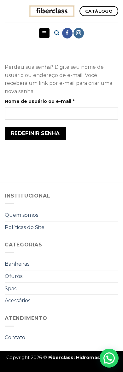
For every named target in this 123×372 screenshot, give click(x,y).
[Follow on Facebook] (67, 33)
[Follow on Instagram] (78, 33)
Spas (10, 289)
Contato (15, 337)
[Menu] (44, 33)
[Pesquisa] (56, 33)
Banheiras (17, 264)
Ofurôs (13, 276)
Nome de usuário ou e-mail (54, 101)
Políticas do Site (24, 227)
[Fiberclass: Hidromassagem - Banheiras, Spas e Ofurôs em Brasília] (52, 11)
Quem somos (21, 215)
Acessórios (17, 301)
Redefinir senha (35, 133)
